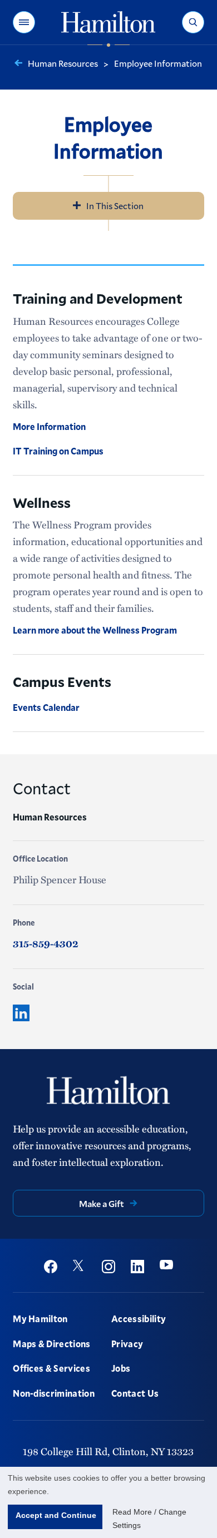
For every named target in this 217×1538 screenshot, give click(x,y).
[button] (24, 22)
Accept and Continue (56, 1515)
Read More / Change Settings (149, 1518)
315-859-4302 (45, 943)
